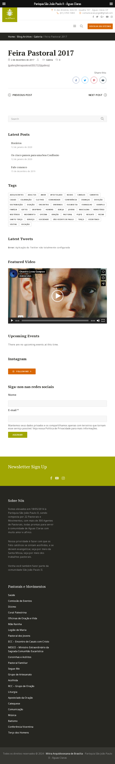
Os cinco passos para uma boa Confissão (35, 155)
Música (12, 715)
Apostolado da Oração (20, 697)
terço (81, 219)
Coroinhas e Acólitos (19, 657)
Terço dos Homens (18, 732)
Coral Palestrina (17, 612)
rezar (101, 214)
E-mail (13, 410)
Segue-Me (14, 668)
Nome (12, 394)
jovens (71, 209)
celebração (26, 200)
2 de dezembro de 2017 (22, 59)
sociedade (44, 219)
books (70, 195)
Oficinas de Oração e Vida (22, 618)
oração (55, 214)
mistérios (15, 214)
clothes (40, 200)
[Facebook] (93, 17)
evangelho (87, 204)
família (13, 209)
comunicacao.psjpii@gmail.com (97, 13)
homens (49, 209)
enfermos (58, 204)
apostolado (56, 195)
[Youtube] (107, 17)
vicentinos (93, 219)
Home (11, 36)
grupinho (36, 209)
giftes (24, 209)
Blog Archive (24, 36)
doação (31, 204)
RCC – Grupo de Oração (21, 686)
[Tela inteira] (103, 320)
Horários (16, 143)
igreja (61, 209)
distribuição (16, 204)
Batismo (13, 721)
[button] (57, 296)
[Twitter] (97, 17)
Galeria (38, 36)
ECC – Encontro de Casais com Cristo (28, 641)
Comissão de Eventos (20, 601)
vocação (25, 224)
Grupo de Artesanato (20, 674)
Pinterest (94, 80)
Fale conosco (19, 167)
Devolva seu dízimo (100, 26)
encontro (44, 204)
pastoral (67, 214)
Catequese (14, 703)
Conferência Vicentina (20, 726)
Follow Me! (22, 371)
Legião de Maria (17, 630)
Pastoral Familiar (18, 662)
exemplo (101, 204)
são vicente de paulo (63, 219)
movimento (30, 214)
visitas (13, 224)
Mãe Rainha (15, 624)
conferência (71, 200)
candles (81, 195)
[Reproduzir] (11, 320)
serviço (31, 219)
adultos (32, 195)
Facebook (76, 80)
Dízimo (12, 606)
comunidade (54, 200)
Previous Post (22, 95)
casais (13, 200)
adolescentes (17, 195)
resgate (90, 214)
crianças (85, 200)
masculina (84, 209)
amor (43, 195)
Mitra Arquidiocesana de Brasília (64, 753)
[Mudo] (98, 320)
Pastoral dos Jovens (19, 635)
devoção (98, 200)
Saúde (11, 595)
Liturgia (12, 692)
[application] (57, 296)
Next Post (96, 95)
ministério (99, 209)
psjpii (79, 214)
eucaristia (72, 204)
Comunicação (15, 709)
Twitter (85, 80)
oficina (43, 214)
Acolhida (13, 680)
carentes (94, 195)
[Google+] (102, 17)
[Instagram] (112, 17)
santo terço (16, 219)
